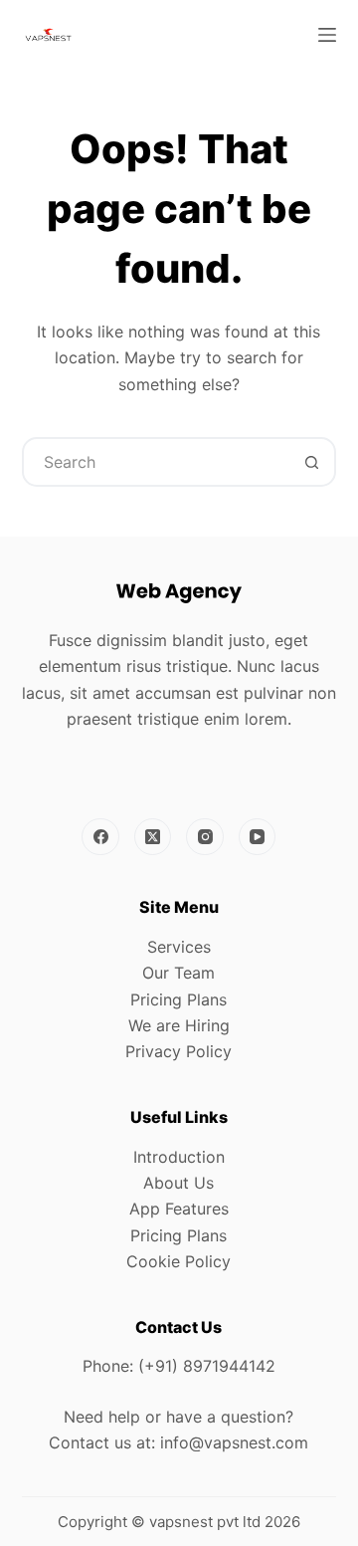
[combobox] (156, 462)
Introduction (179, 1157)
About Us (178, 1183)
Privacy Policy (178, 1051)
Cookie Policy (178, 1261)
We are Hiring (179, 1025)
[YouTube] (257, 837)
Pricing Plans (178, 999)
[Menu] (327, 35)
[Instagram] (205, 837)
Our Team (178, 973)
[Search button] (311, 462)
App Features (179, 1208)
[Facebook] (100, 837)
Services (179, 947)
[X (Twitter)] (153, 837)
